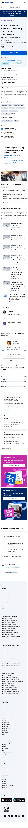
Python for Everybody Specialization (10, 665)
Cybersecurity (5, 594)
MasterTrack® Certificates (8, 718)
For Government (6, 724)
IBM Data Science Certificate (8, 634)
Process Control (20, 108)
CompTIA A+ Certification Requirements (11, 679)
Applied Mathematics (18, 105)
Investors (4, 767)
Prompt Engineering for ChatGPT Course (11, 663)
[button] (13, 113)
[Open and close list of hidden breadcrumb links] (6, 7)
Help (3, 773)
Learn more (19, 60)
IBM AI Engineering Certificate (9, 630)
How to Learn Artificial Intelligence (10, 687)
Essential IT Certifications (8, 683)
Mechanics (12, 108)
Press (3, 765)
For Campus (5, 726)
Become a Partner (6, 728)
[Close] (24, 11)
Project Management (7, 604)
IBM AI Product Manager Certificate (10, 632)
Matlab (16, 121)
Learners (4, 744)
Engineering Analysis (6, 105)
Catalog (4, 712)
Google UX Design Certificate (8, 628)
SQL (3, 608)
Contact (4, 777)
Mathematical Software (7, 121)
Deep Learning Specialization (8, 655)
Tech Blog (4, 755)
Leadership (4, 708)
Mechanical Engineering (15, 7)
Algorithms (4, 111)
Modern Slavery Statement (8, 785)
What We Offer (5, 706)
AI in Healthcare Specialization (9, 653)
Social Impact (5, 730)
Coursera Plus (5, 714)
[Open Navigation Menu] (3, 2)
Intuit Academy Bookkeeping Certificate (11, 636)
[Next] (25, 349)
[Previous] (3, 349)
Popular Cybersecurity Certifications (10, 691)
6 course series (6, 69)
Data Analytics (5, 596)
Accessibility (5, 775)
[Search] (25, 2)
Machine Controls (6, 114)
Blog (3, 750)
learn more (14, 572)
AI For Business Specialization (9, 649)
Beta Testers (5, 748)
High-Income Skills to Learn (8, 685)
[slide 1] (11, 360)
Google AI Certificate (7, 618)
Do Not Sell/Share (6, 787)
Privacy (4, 771)
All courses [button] (5, 391)
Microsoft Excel (5, 602)
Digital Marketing (6, 598)
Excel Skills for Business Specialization (11, 657)
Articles (4, 779)
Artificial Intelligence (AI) (7, 592)
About (3, 704)
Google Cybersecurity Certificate (9, 620)
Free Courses (5, 732)
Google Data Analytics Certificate (9, 622)
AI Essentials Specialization (8, 647)
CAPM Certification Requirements (9, 677)
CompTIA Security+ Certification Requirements (12, 681)
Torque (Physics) (13, 111)
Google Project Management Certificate (11, 626)
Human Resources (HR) (7, 600)
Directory (4, 781)
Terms (3, 769)
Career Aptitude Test (7, 675)
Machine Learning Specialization (9, 661)
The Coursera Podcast (7, 752)
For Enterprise (5, 722)
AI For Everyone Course (7, 651)
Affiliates (4, 783)
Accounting (4, 590)
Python (4, 606)
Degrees (4, 720)
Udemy (4, 734)
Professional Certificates (8, 716)
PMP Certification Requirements (9, 689)
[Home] (2, 7)
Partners (4, 746)
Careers (4, 710)
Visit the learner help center (12, 567)
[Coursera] (9, 2)
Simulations (4, 108)
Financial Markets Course (8, 659)
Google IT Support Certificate (9, 624)
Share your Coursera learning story (10, 693)
